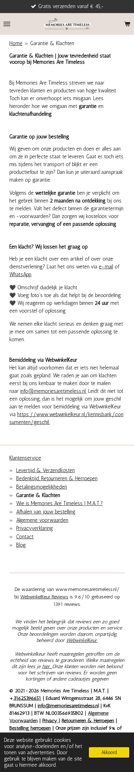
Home (15, 43)
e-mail (106, 266)
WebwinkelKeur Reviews (44, 597)
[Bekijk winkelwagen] (127, 24)
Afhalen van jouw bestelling (45, 512)
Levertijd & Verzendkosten (45, 470)
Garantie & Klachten (52, 43)
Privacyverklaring (34, 528)
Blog (21, 545)
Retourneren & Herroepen (88, 720)
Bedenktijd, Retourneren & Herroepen (57, 478)
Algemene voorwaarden (42, 520)
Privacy (50, 720)
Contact (25, 536)
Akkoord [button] (109, 752)
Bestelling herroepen (30, 728)
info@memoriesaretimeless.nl (68, 706)
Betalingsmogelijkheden (41, 487)
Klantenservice (25, 458)
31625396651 (27, 698)
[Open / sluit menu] (7, 24)
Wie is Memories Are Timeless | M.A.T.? (59, 503)
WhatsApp (20, 274)
